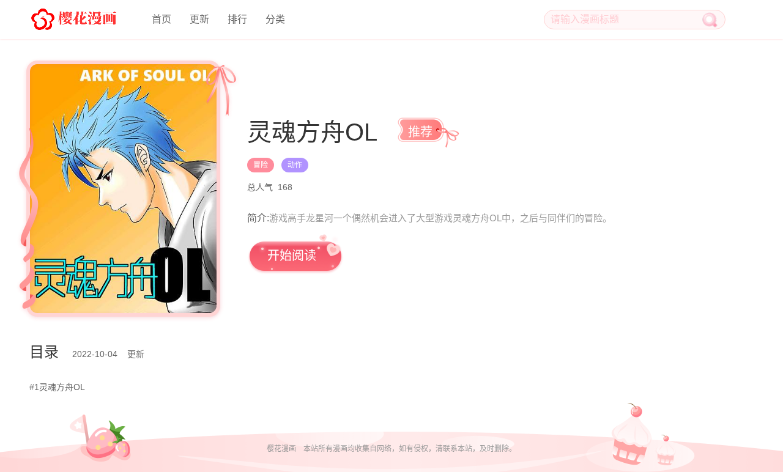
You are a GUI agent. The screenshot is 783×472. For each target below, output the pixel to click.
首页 (161, 19)
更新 (199, 19)
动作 (295, 165)
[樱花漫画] (73, 18)
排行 (237, 19)
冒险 (260, 165)
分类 (275, 19)
